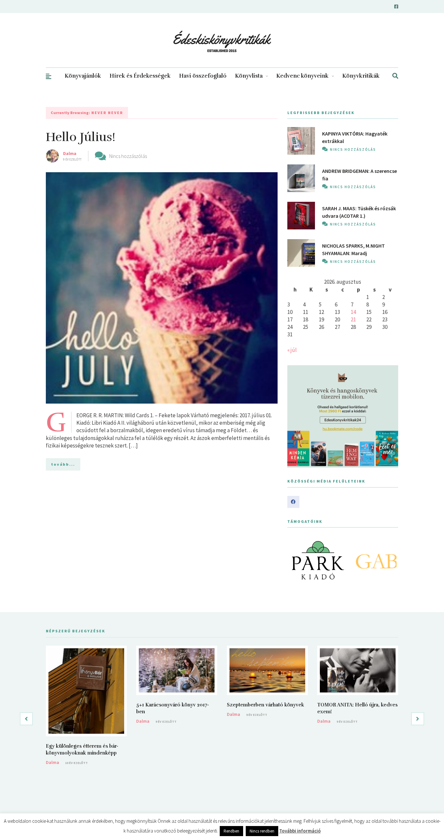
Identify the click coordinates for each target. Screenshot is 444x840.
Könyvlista (249, 75)
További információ (300, 831)
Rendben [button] (231, 831)
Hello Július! (80, 137)
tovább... (63, 464)
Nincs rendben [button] (262, 831)
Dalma (69, 153)
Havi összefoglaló (203, 75)
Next (390, 560)
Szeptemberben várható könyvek (265, 705)
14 (353, 312)
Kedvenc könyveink (302, 75)
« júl (292, 350)
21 (353, 319)
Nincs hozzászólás (128, 156)
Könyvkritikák (361, 75)
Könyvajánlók (83, 75)
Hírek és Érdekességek (140, 75)
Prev (296, 560)
